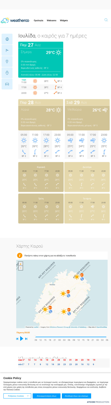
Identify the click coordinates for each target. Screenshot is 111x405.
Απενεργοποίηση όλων (46, 396)
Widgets (64, 20)
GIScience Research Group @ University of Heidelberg (68, 327)
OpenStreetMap (102, 327)
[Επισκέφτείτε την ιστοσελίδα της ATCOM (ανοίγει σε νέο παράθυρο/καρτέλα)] (98, 402)
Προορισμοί (7, 61)
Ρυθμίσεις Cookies (16, 396)
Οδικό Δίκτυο (7, 84)
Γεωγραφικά (7, 39)
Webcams (51, 20)
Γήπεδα (7, 50)
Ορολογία (38, 20)
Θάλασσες (7, 72)
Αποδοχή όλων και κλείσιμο (76, 396)
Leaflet (36, 327)
